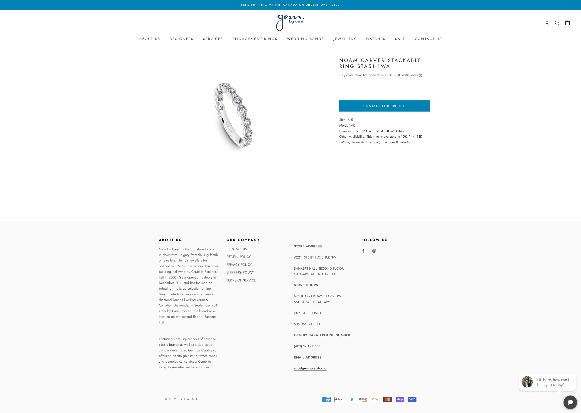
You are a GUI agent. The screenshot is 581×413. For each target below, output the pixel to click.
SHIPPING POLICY (240, 272)
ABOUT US (149, 38)
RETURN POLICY (238, 256)
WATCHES (376, 38)
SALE (400, 38)
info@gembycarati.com (310, 368)
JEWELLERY (345, 38)
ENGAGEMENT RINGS (255, 38)
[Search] (557, 22)
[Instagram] (374, 251)
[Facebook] (363, 251)
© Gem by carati (181, 399)
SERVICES (213, 38)
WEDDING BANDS (305, 38)
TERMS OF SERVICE (241, 280)
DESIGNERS (182, 38)
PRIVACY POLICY (239, 264)
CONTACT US (428, 38)
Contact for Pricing (384, 106)
